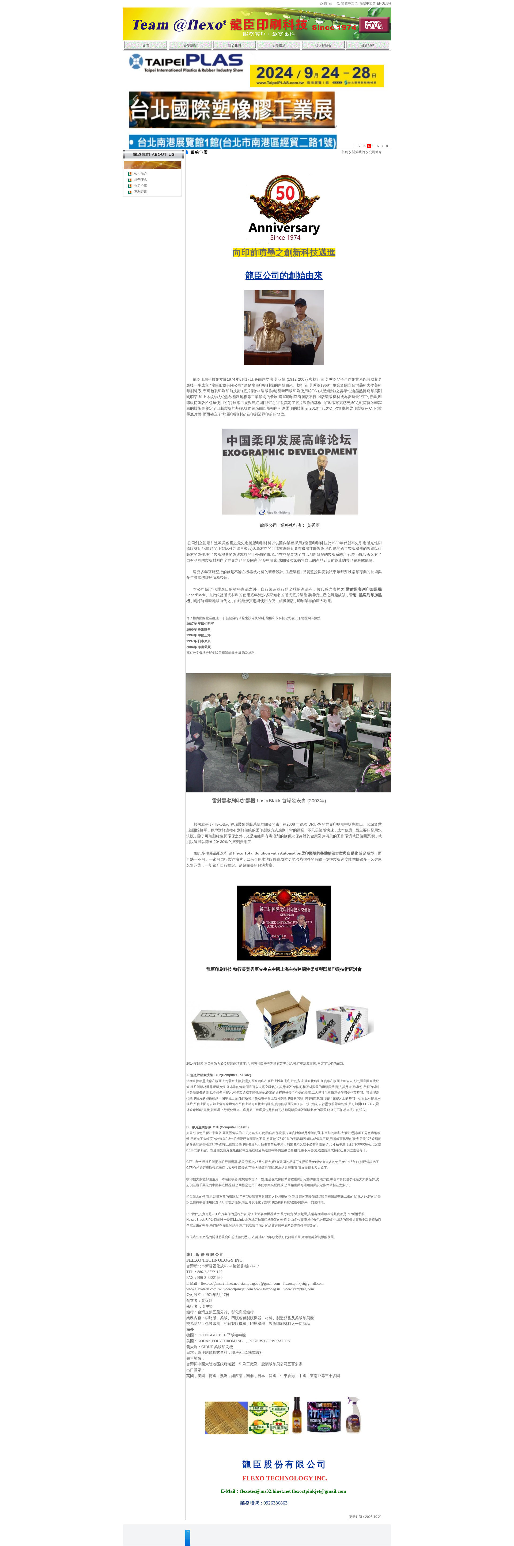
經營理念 (140, 180)
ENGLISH (384, 3)
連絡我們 (367, 46)
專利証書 (140, 192)
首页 (345, 152)
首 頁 (328, 3)
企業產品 (279, 46)
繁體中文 (347, 3)
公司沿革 (140, 186)
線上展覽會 (323, 46)
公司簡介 (140, 173)
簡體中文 (366, 3)
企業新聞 (190, 46)
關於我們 (234, 46)
